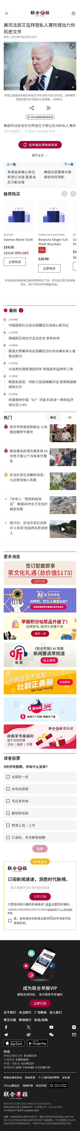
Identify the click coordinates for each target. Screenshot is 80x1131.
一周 (68, 417)
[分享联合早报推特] (28, 1027)
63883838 (22, 1059)
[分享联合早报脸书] (6, 1027)
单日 (53, 417)
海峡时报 (28, 1085)
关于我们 (10, 1012)
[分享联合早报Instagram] (74, 1027)
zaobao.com (31, 1110)
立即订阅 (40, 1003)
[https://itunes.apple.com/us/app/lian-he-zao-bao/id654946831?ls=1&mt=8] (14, 1043)
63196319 (30, 1055)
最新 (13, 310)
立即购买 (15, 262)
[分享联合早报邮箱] (74, 1034)
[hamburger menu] (6, 13)
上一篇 (11, 164)
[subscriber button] (73, 13)
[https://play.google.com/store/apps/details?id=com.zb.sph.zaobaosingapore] (37, 1043)
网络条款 (30, 1077)
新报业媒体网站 (13, 1077)
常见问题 (10, 1019)
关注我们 (25, 1012)
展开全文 (38, 155)
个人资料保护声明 (48, 1077)
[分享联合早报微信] (51, 1034)
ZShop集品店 (12, 1085)
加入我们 (55, 1012)
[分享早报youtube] (51, 1027)
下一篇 (68, 164)
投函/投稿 (41, 1019)
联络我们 (25, 1019)
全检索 (66, 1077)
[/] (40, 13)
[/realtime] (21, 310)
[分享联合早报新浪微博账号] (28, 1034)
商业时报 (41, 1085)
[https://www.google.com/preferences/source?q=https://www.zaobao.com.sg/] (58, 1085)
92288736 (44, 1067)
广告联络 (40, 1012)
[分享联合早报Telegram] (6, 1034)
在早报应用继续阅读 (43, 144)
